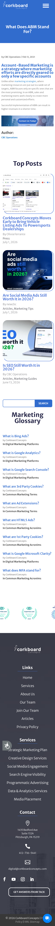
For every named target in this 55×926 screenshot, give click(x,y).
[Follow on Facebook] (4, 879)
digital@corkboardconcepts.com (27, 868)
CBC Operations (12, 57)
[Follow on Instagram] (23, 879)
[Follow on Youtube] (14, 879)
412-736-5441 (27, 852)
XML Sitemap (32, 921)
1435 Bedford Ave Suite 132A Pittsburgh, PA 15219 (28, 833)
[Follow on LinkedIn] (32, 879)
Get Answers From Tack (29, 891)
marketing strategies (25, 81)
